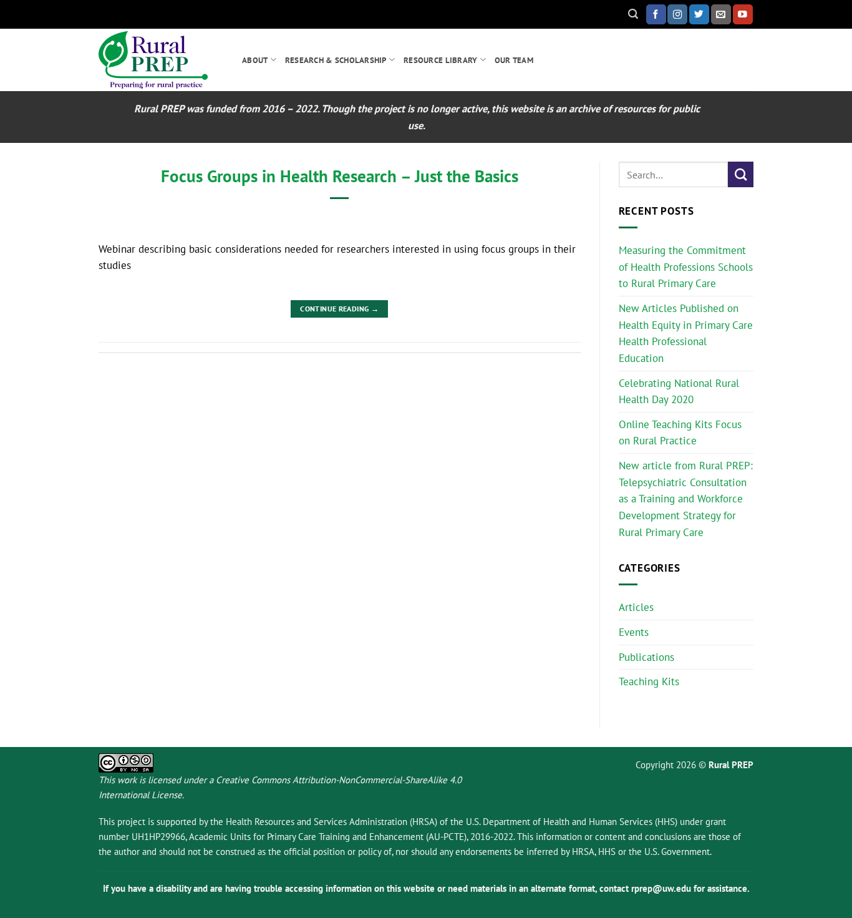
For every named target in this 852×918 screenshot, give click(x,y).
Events (634, 632)
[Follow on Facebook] (656, 14)
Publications (646, 657)
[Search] (633, 14)
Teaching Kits (649, 681)
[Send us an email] (721, 14)
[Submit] (740, 174)
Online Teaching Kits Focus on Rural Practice (680, 432)
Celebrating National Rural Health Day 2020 (679, 391)
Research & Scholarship (336, 60)
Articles (636, 607)
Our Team (514, 60)
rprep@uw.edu (661, 888)
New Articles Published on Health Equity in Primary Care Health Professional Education (686, 333)
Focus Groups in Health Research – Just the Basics (339, 176)
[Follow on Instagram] (677, 14)
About (255, 60)
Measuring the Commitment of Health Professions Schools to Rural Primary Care (686, 266)
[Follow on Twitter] (699, 14)
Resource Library (440, 60)
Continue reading (339, 308)
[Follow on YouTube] (743, 14)
